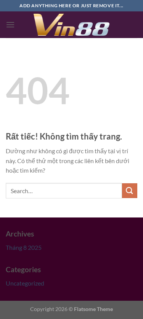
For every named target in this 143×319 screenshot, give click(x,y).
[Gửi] (129, 190)
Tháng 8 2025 (24, 247)
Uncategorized (25, 283)
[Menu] (10, 24)
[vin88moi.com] (72, 25)
